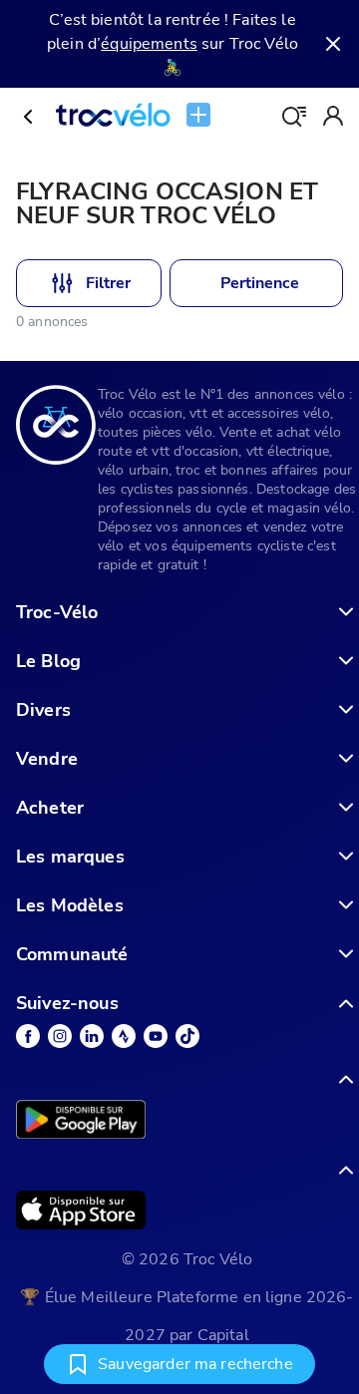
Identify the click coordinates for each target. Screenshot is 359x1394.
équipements (149, 44)
